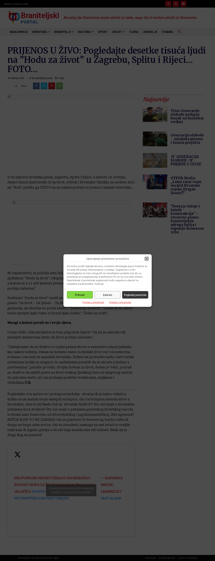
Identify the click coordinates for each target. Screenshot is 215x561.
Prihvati (80, 294)
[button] (146, 258)
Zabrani (107, 294)
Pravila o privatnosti (93, 302)
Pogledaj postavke (135, 294)
